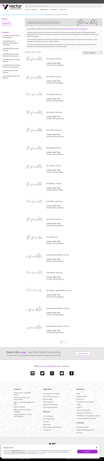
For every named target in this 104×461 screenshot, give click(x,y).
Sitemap (68, 459)
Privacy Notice (98, 459)
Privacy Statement (40, 453)
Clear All (6, 24)
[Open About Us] (66, 9)
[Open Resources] (57, 9)
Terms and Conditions (87, 459)
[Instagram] (52, 373)
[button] (97, 448)
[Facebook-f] (72, 373)
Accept (87, 451)
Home (3, 14)
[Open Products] (37, 9)
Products (8, 14)
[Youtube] (62, 373)
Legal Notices (75, 459)
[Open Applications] (48, 9)
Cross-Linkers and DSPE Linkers (20, 14)
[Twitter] (42, 373)
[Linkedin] (33, 373)
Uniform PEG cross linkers (37, 14)
